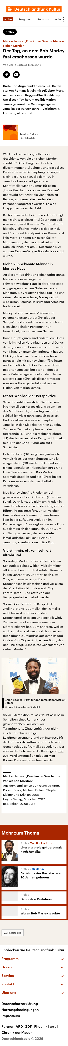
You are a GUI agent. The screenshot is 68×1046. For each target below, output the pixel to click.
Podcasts (43, 19)
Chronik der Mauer (17, 1032)
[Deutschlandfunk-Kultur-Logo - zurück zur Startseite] (34, 9)
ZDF (29, 1026)
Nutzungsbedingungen (20, 1010)
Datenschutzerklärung (20, 1004)
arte (54, 1026)
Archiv (10, 31)
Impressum (11, 1016)
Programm (25, 19)
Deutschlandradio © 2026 (22, 1038)
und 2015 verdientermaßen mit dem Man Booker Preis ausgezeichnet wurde (33, 755)
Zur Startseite (12, 932)
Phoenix (41, 1026)
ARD (20, 1026)
